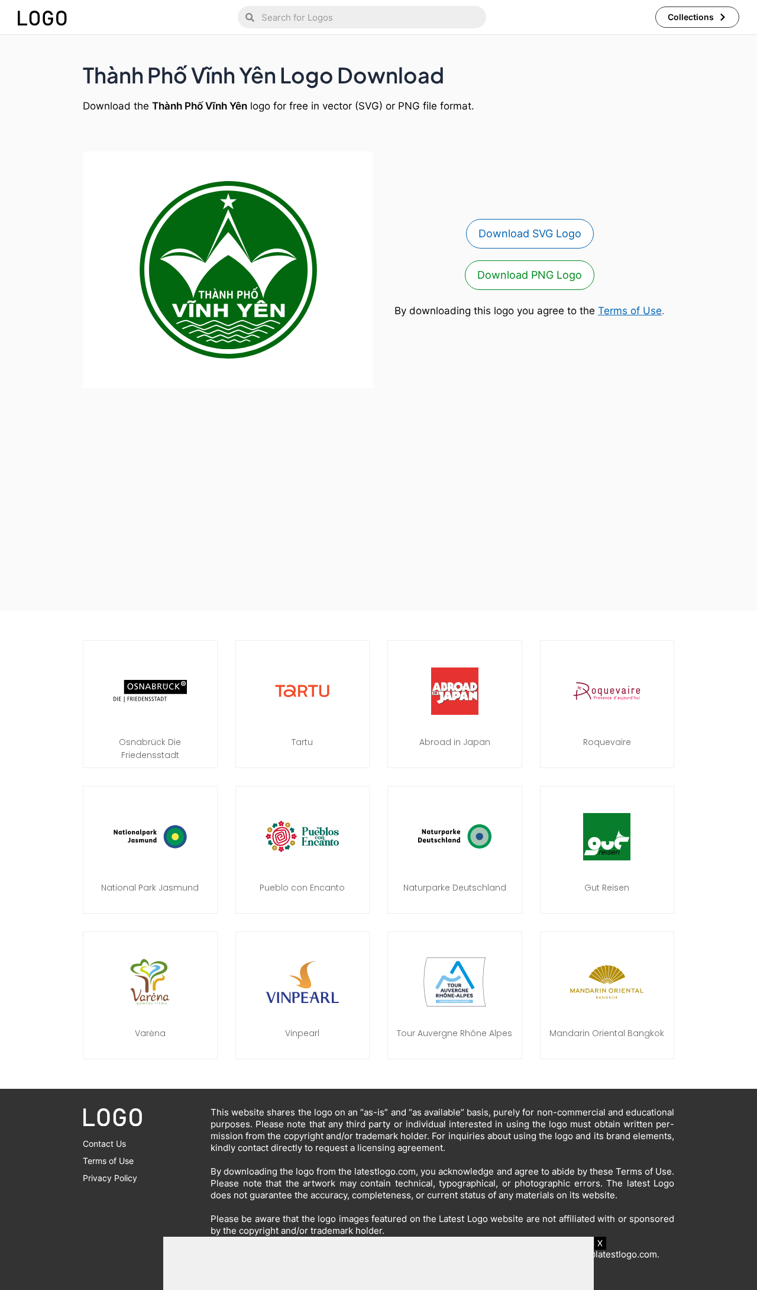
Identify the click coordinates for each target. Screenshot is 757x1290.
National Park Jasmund (150, 888)
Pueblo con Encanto (302, 888)
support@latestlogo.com (605, 1254)
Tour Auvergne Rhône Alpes (454, 1033)
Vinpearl (302, 1033)
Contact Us (104, 1144)
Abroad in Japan (454, 742)
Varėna (150, 1033)
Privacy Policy (110, 1178)
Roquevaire (607, 742)
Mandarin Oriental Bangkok (606, 1033)
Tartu (302, 742)
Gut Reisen (606, 888)
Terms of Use (630, 311)
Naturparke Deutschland (454, 888)
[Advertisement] (378, 493)
